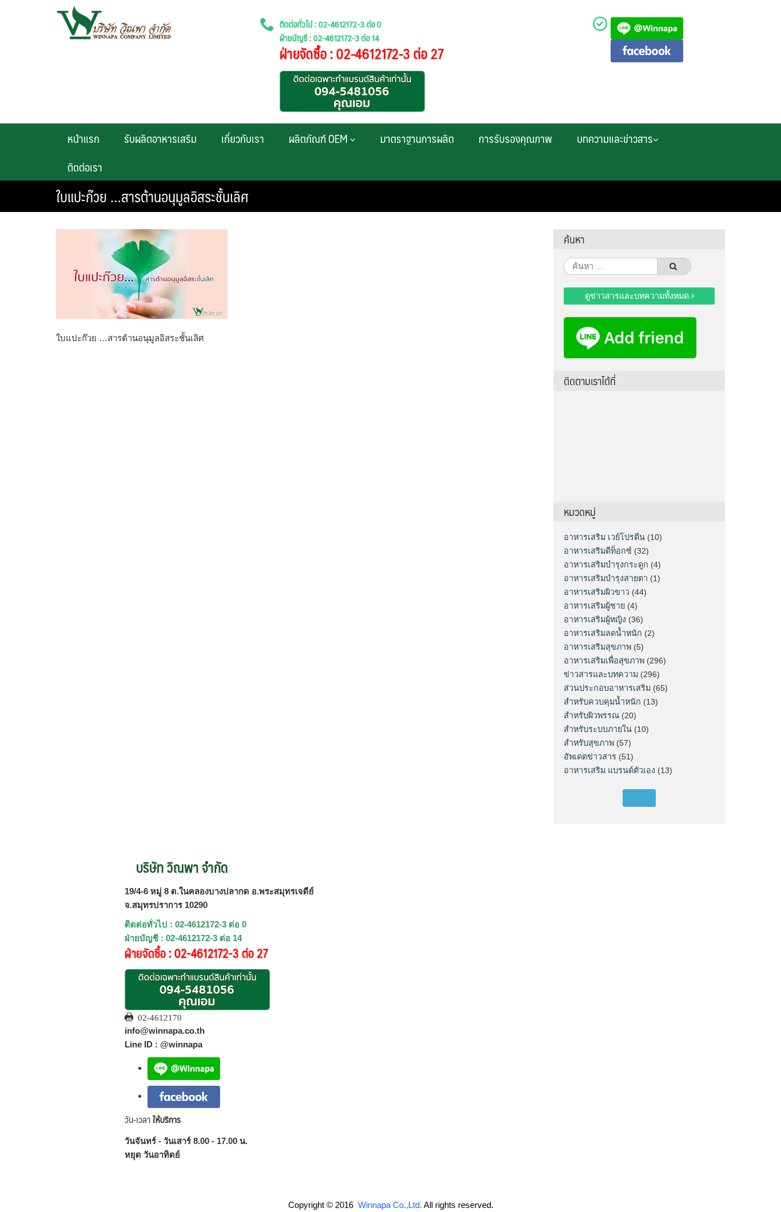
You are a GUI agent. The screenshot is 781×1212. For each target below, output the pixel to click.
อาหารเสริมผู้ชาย (594, 605)
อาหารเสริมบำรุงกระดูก (606, 564)
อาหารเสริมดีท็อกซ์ (598, 550)
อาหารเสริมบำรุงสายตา (606, 578)
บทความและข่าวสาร (615, 138)
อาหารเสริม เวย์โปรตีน (604, 537)
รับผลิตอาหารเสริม (160, 138)
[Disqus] (296, 501)
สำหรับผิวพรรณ (591, 715)
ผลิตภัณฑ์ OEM (319, 138)
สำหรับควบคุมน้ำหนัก (602, 701)
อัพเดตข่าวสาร (590, 756)
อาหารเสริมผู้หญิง (595, 619)
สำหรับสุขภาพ (589, 742)
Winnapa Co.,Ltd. (390, 1205)
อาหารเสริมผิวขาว (596, 592)
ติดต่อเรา (84, 167)
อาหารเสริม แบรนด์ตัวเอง (609, 770)
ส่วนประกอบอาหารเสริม (607, 688)
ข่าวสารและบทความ (601, 674)
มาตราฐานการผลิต (417, 138)
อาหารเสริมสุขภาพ (597, 646)
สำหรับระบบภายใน (598, 729)
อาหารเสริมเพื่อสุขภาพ (604, 660)
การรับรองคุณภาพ (515, 138)
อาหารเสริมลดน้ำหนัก (603, 633)
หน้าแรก (83, 138)
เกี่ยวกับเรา (242, 138)
